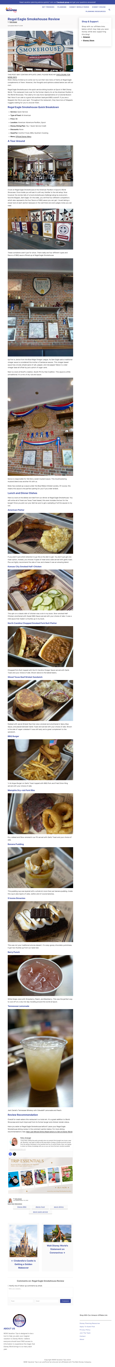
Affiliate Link (102, 1315)
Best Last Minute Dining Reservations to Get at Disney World (49, 1132)
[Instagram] (10, 1154)
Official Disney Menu (23, 136)
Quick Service (18, 1203)
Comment (65, 1301)
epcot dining (59, 1207)
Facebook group (63, 2)
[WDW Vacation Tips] (11, 9)
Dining (9, 1203)
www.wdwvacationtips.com (18, 1149)
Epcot (13, 1203)
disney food (40, 1207)
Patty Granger (13, 22)
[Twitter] (14, 1154)
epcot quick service (40, 1212)
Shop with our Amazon (89, 1315)
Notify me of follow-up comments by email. (25, 1286)
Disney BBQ (21, 1207)
